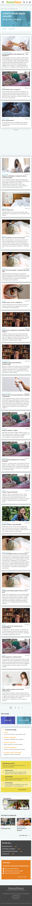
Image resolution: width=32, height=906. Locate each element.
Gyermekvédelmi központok (10, 851)
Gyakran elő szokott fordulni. (12, 873)
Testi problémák (11, 8)
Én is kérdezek (22, 789)
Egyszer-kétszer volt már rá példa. (14, 871)
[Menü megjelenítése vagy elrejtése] (3, 2)
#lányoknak (11, 28)
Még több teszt (23, 835)
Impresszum (16, 895)
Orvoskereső (5, 854)
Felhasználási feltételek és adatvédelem (16, 893)
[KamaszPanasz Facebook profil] (16, 804)
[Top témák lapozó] (16, 714)
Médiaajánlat (16, 897)
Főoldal (2, 8)
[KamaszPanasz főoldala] (14, 2)
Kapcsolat (16, 898)
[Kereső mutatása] (24, 2)
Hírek (6, 8)
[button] (27, 2)
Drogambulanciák (7, 846)
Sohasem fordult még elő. (12, 868)
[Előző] (25, 714)
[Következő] (29, 714)
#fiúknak (4, 28)
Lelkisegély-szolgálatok (8, 849)
